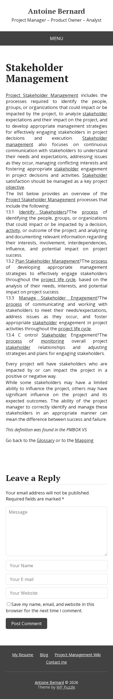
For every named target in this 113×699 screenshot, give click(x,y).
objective (15, 187)
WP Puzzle (65, 687)
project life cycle (58, 279)
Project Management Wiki (78, 654)
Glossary (46, 440)
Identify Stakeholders (43, 212)
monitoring (52, 341)
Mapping (84, 440)
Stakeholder (94, 175)
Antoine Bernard (56, 11)
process (90, 212)
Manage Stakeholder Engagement (58, 298)
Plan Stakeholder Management (47, 261)
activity (13, 230)
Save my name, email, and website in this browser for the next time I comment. (50, 607)
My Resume (22, 654)
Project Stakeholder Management (42, 95)
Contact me (56, 662)
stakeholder (95, 114)
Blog (44, 654)
